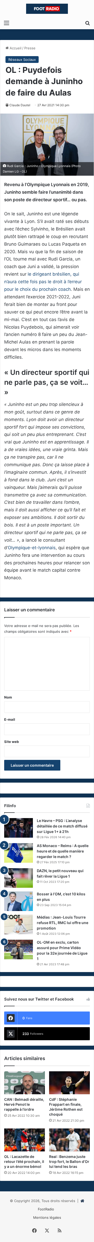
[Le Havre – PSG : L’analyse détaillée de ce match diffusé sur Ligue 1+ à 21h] (18, 828)
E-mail (9, 719)
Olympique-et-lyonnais (32, 547)
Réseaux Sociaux (22, 59)
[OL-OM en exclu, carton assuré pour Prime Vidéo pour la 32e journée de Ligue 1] (18, 949)
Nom (8, 697)
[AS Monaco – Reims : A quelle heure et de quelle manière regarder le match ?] (18, 853)
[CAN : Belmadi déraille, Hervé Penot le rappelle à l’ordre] (24, 1082)
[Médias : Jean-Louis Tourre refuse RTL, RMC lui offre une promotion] (18, 924)
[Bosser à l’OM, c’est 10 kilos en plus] (18, 901)
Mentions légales (47, 1217)
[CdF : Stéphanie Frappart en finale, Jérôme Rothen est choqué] (69, 1082)
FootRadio (46, 1209)
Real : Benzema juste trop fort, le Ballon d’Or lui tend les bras (69, 1161)
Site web (11, 742)
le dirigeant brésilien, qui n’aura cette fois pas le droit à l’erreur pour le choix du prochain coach (43, 281)
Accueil (15, 48)
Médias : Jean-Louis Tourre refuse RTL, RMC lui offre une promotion (62, 922)
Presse (30, 48)
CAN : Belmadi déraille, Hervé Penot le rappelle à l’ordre (24, 1104)
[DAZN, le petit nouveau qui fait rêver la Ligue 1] (18, 878)
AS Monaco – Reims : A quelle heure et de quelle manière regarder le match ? (63, 851)
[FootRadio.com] (47, 9)
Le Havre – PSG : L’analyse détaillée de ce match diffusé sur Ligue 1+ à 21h (62, 826)
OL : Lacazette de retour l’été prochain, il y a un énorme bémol (24, 1161)
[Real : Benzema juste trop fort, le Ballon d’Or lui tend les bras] (69, 1139)
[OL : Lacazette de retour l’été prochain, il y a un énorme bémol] (24, 1139)
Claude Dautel (19, 105)
